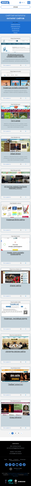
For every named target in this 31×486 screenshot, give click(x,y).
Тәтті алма (15, 121)
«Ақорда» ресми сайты (15, 351)
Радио (5, 459)
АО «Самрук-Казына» (13, 474)
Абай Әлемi (15, 153)
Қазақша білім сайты (15, 219)
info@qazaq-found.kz (18, 448)
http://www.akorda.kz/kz (15, 335)
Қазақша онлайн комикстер (15, 88)
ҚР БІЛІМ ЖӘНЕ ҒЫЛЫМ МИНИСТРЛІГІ (15, 187)
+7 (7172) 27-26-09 (16, 446)
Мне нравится (7, 65)
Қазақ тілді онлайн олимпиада (15, 253)
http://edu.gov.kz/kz (15, 170)
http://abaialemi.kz (15, 137)
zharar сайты (15, 285)
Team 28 (18, 469)
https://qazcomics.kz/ (15, 71)
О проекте (16, 459)
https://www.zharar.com (16, 269)
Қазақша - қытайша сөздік (15, 318)
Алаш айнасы (15, 417)
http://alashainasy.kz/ (15, 401)
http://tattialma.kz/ (15, 104)
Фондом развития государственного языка (17, 473)
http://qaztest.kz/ (15, 236)
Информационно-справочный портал (15, 55)
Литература (22, 459)
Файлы (10, 459)
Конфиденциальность (15, 460)
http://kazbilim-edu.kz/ (15, 203)
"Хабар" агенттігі (15, 384)
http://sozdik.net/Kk (15, 302)
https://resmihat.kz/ (15, 38)
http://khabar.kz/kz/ (15, 368)
